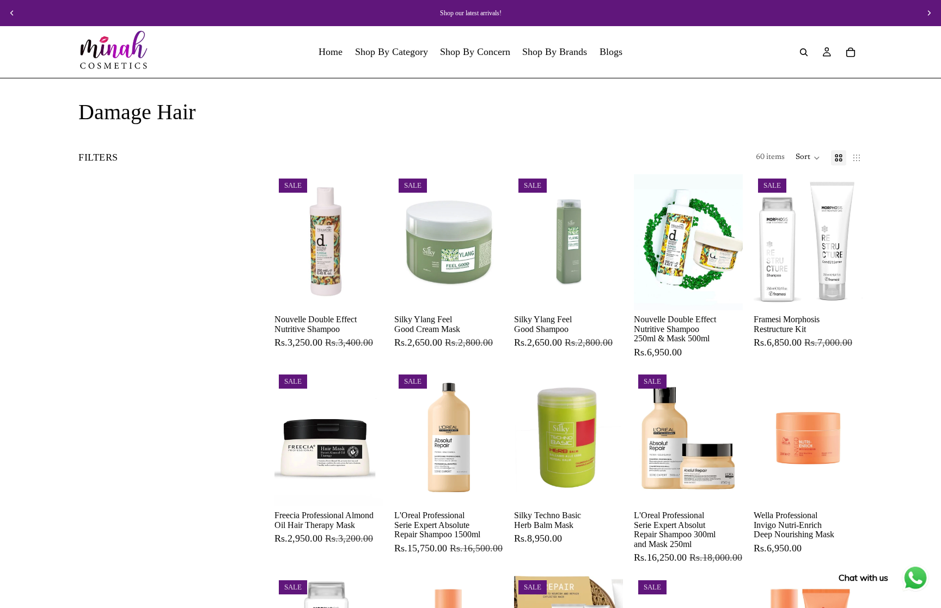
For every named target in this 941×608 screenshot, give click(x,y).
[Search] (804, 52)
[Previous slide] (12, 13)
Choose (375, 293)
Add (735, 293)
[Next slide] (929, 13)
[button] (808, 158)
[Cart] (851, 52)
